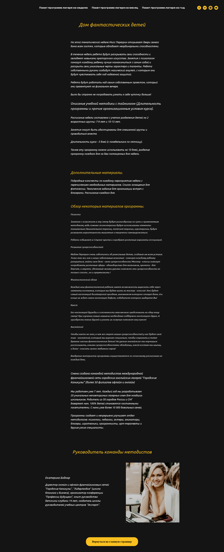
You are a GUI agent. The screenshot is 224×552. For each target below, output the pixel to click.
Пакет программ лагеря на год (163, 7)
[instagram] (210, 8)
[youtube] (216, 8)
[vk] (205, 8)
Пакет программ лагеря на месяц (115, 7)
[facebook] (199, 8)
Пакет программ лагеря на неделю (63, 7)
